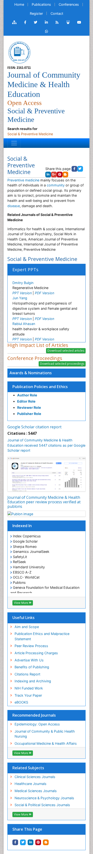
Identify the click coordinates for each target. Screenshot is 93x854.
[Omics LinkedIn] (46, 22)
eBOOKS (21, 702)
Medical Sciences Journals (36, 791)
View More (21, 602)
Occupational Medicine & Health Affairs (46, 743)
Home (19, 4)
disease (13, 206)
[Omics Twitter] (35, 22)
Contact (57, 13)
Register (36, 13)
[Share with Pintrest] (38, 842)
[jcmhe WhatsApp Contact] (46, 31)
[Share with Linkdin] (30, 842)
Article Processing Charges (36, 653)
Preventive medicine (23, 180)
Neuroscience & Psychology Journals (44, 798)
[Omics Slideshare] (67, 22)
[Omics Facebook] (25, 22)
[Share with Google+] (54, 174)
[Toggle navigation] (14, 143)
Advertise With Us (29, 660)
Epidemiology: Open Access (37, 724)
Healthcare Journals (30, 784)
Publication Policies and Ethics (40, 386)
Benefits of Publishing (32, 667)
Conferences (69, 4)
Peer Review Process (31, 646)
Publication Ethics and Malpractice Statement (42, 636)
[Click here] (14, 22)
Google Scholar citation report (34, 426)
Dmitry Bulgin (22, 283)
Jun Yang (19, 298)
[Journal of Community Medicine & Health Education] (19, 52)
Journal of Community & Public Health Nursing (45, 734)
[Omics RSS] (57, 22)
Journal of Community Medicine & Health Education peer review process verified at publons (44, 502)
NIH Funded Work (29, 688)
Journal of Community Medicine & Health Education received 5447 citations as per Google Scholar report (46, 445)
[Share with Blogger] (46, 842)
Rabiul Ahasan (23, 324)
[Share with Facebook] (15, 842)
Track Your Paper (28, 695)
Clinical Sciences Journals (35, 777)
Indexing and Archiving (33, 681)
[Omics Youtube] (79, 22)
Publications (41, 4)
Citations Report (27, 674)
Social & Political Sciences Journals (42, 805)
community (56, 185)
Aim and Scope (27, 627)
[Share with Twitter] (23, 842)
